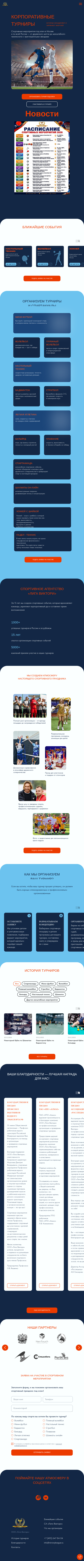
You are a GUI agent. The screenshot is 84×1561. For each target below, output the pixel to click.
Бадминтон (60, 989)
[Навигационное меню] (80, 4)
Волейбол (63, 983)
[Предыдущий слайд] (5, 1348)
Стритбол (45, 989)
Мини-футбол (47, 983)
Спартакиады (30, 983)
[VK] (45, 1503)
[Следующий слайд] (79, 1348)
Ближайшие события (53, 1535)
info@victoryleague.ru (53, 1559)
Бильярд (23, 994)
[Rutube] (38, 1503)
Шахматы (59, 994)
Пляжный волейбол (27, 989)
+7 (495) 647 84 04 (53, 1554)
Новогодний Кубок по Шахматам (17, 1040)
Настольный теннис (41, 994)
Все (17, 983)
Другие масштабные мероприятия (42, 1000)
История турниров (20, 1554)
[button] (42, 278)
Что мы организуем (53, 1544)
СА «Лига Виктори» (53, 1540)
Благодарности (18, 1559)
